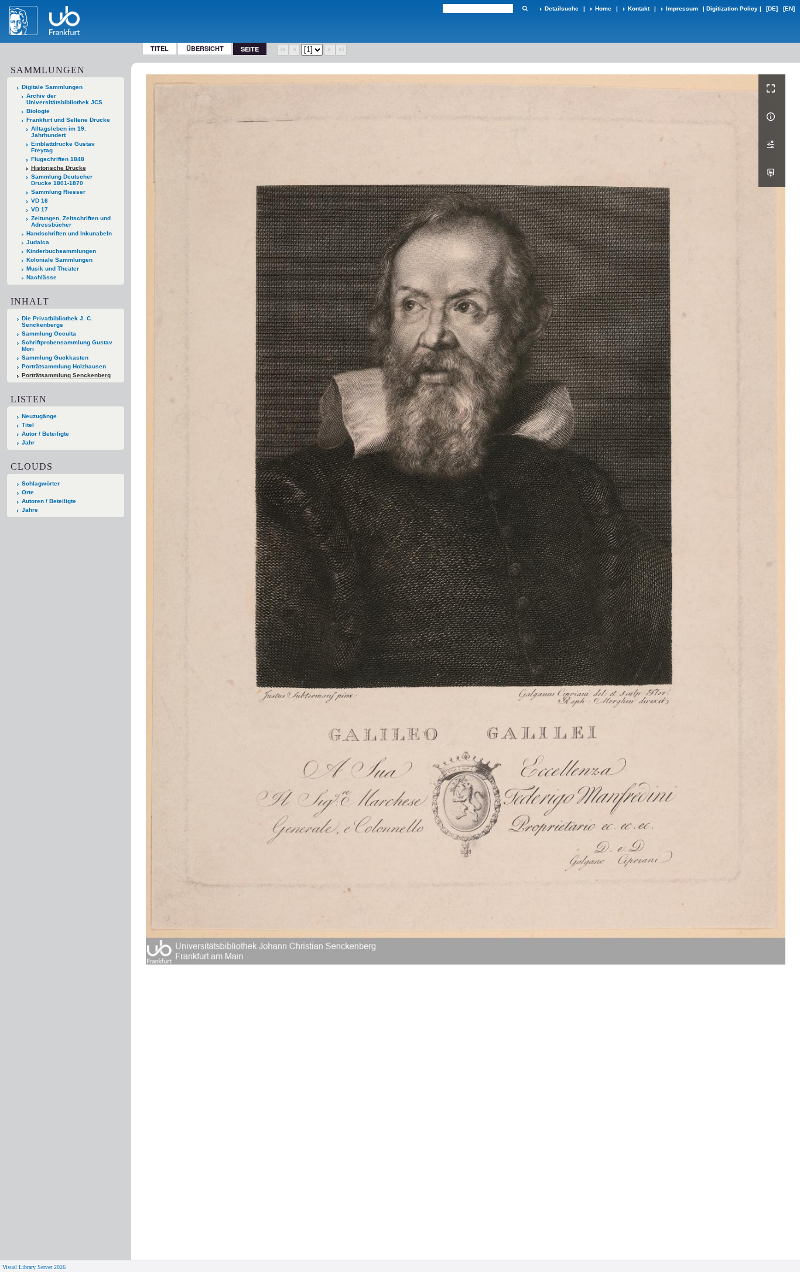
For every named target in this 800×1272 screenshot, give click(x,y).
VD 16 (39, 200)
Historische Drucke (58, 168)
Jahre (30, 510)
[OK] (525, 8)
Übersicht (205, 48)
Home (603, 8)
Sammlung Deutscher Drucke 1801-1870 (62, 179)
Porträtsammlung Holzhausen (64, 366)
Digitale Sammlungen (52, 87)
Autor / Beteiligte (45, 433)
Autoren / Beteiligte (49, 501)
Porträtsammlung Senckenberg (66, 375)
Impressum (682, 8)
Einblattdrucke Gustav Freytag (63, 147)
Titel (160, 48)
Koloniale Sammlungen (59, 260)
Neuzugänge (39, 416)
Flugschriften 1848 (57, 159)
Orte (28, 492)
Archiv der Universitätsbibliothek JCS (64, 99)
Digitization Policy (732, 8)
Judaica (37, 242)
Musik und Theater (52, 268)
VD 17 (39, 209)
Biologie (38, 111)
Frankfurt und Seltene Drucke (68, 120)
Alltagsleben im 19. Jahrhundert (58, 131)
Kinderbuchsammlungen (61, 251)
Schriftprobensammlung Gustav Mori (67, 345)
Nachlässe (41, 277)
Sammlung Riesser (58, 192)
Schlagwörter (41, 483)
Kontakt (638, 8)
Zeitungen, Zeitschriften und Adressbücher (71, 221)
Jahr (28, 442)
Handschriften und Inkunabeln (69, 233)
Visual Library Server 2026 (34, 1267)
